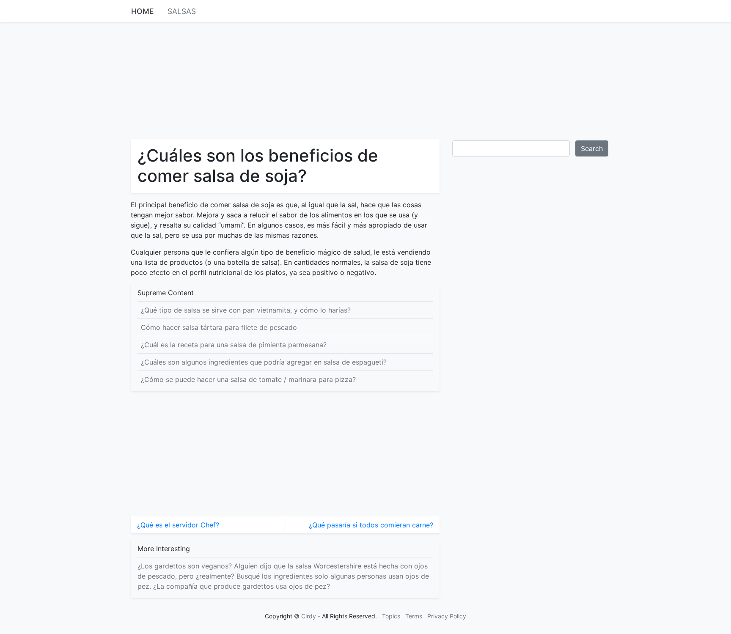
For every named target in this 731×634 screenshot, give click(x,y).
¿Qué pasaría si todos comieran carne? (371, 525)
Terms (413, 616)
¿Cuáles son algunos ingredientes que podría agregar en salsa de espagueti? (264, 362)
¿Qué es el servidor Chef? (178, 525)
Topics (391, 616)
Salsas (182, 11)
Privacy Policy (446, 616)
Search (592, 148)
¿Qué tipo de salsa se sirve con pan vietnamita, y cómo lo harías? (246, 310)
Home (142, 11)
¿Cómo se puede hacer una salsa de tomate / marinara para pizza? (248, 379)
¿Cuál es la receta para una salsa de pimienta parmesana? (234, 344)
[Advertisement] (365, 79)
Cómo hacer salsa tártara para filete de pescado (219, 327)
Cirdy (308, 616)
